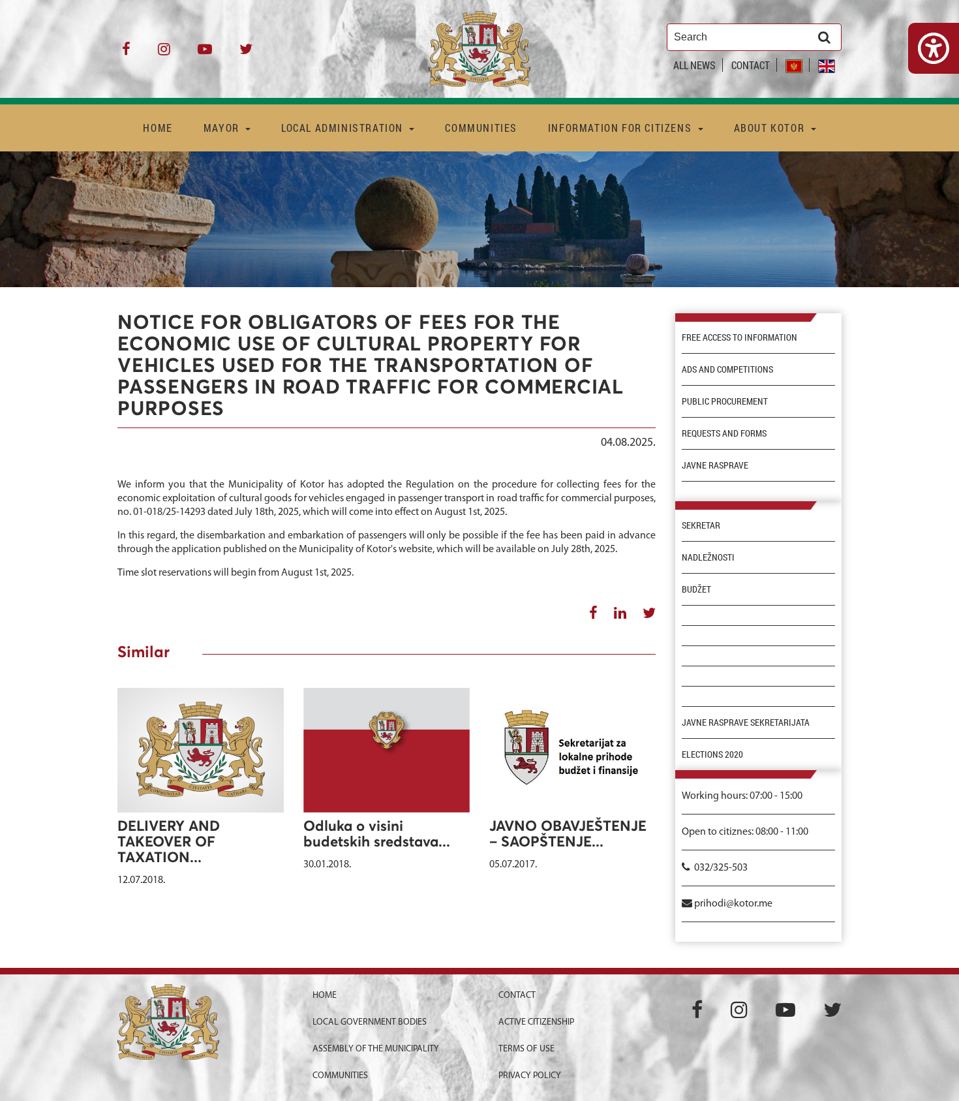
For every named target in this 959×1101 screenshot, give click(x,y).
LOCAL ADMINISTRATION (343, 127)
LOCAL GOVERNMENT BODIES (369, 1022)
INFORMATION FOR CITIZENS (621, 127)
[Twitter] (246, 54)
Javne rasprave (715, 465)
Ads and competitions (727, 369)
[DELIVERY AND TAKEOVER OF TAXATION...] (200, 750)
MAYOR (223, 127)
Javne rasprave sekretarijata (746, 722)
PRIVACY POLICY (529, 1076)
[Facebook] (126, 54)
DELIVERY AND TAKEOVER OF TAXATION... (168, 842)
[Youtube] (205, 54)
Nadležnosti (708, 557)
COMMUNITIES (481, 127)
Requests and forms (724, 433)
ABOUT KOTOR (771, 127)
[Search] (824, 37)
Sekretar (701, 525)
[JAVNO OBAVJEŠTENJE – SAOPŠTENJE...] (572, 750)
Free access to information (739, 337)
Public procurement (725, 401)
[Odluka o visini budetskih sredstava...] (386, 750)
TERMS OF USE (526, 1049)
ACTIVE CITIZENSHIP (536, 1022)
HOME (157, 127)
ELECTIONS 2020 (712, 754)
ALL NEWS (694, 65)
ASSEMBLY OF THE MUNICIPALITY (375, 1049)
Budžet (696, 589)
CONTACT (750, 65)
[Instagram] (164, 54)
